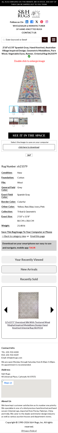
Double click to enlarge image (29, 61)
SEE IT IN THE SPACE (29, 135)
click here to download (28, 147)
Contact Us (29, 32)
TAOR (32, 247)
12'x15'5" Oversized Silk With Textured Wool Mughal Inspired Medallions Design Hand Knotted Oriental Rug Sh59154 (27, 325)
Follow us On (16, 22)
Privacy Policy (29, 430)
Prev (5, 310)
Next (52, 310)
